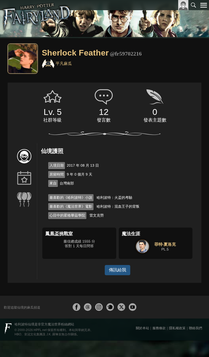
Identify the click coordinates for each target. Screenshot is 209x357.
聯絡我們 (195, 328)
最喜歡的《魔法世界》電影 (70, 206)
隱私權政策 (177, 328)
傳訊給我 (117, 270)
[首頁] (36, 19)
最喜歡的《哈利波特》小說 (70, 197)
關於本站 (142, 328)
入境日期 (56, 165)
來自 (53, 183)
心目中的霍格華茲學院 (67, 215)
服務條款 (159, 328)
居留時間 (56, 174)
